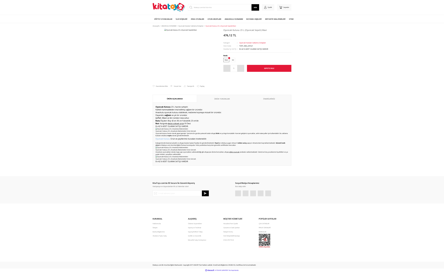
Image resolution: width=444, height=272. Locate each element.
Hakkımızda (157, 224)
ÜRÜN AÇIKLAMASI (175, 98)
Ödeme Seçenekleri (195, 224)
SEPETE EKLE (269, 68)
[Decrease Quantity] (227, 68)
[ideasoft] (209, 270)
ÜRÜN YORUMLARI (222, 99)
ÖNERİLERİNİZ (269, 99)
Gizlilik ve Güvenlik (194, 236)
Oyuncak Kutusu (163, 139)
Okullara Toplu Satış (160, 236)
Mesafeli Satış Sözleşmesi (197, 240)
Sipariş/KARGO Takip (195, 232)
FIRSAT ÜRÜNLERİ (265, 228)
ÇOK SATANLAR (264, 224)
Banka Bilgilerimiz (159, 232)
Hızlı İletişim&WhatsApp (231, 236)
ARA (255, 7)
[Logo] (169, 7)
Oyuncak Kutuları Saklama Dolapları (252, 43)
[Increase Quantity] (240, 68)
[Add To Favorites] (160, 86)
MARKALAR (262, 232)
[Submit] (205, 193)
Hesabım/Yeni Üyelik (230, 224)
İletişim (155, 228)
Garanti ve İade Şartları (231, 228)
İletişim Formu (228, 232)
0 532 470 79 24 (228, 240)
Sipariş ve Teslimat (194, 228)
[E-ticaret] (221, 270)
